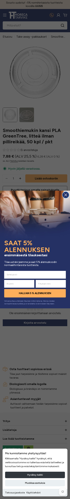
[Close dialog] (66, 195)
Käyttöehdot (34, 492)
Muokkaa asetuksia (35, 483)
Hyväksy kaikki (35, 474)
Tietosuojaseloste (15, 492)
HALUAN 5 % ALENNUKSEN (35, 293)
